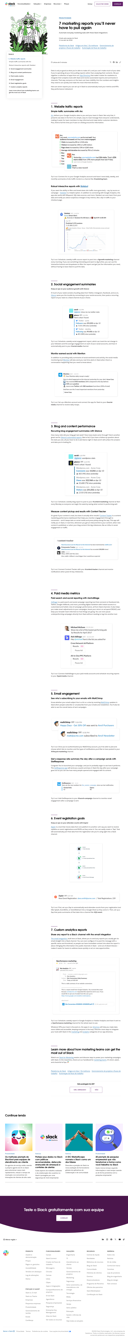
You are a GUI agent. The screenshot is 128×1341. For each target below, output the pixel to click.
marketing (75, 1032)
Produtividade (65, 18)
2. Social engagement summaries (20, 69)
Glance (53, 295)
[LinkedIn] (117, 62)
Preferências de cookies (40, 1331)
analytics (86, 1032)
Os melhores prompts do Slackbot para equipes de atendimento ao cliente (17, 1159)
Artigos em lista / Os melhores (87, 45)
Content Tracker (106, 515)
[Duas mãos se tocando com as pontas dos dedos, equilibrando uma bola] (79, 1137)
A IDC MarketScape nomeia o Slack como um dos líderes (78, 1159)
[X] (115, 1240)
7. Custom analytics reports (18, 87)
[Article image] (18, 1137)
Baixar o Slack (8, 1331)
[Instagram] (107, 1240)
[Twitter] (111, 62)
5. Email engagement (16, 80)
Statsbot (84, 186)
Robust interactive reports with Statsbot (22, 65)
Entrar (90, 4)
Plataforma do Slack (66, 45)
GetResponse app (60, 768)
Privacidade (20, 1331)
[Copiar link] (120, 62)
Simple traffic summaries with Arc (20, 62)
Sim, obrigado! (80, 1090)
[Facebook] (114, 62)
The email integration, (59, 939)
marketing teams (100, 1060)
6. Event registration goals (17, 83)
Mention (66, 360)
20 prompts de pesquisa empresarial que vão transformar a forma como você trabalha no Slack (108, 1161)
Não (96, 1090)
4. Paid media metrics (16, 76)
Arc (52, 115)
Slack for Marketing (66, 1057)
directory (96, 1027)
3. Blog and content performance (20, 72)
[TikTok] (124, 1240)
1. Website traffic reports (17, 59)
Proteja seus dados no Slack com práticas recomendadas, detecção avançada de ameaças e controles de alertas (48, 1162)
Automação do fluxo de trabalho (94, 48)
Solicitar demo (102, 4)
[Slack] (10, 4)
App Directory (85, 75)
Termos (28, 1331)
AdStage (54, 602)
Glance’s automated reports (71, 437)
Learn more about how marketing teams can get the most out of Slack (24, 91)
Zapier (53, 827)
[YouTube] (120, 1240)
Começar (117, 4)
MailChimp (105, 702)
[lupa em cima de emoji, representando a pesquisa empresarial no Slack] (109, 1137)
